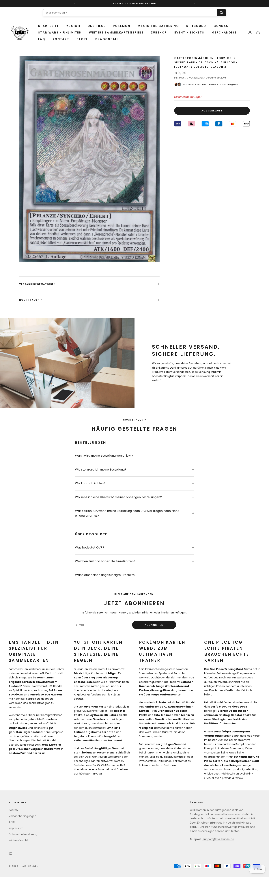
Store (82, 39)
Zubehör (159, 32)
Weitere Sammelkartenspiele (116, 32)
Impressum (16, 828)
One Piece (96, 26)
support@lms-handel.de (218, 839)
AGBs (12, 822)
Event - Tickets (189, 32)
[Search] (221, 12)
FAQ (41, 39)
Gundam (221, 26)
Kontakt (61, 39)
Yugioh (73, 26)
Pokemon (121, 26)
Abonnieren (154, 625)
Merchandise (224, 32)
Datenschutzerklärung (23, 834)
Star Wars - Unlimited (60, 32)
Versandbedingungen (22, 816)
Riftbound (196, 26)
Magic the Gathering (158, 26)
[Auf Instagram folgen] (10, 853)
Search (13, 810)
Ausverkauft (212, 110)
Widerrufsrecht (18, 840)
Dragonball (107, 39)
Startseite (48, 26)
